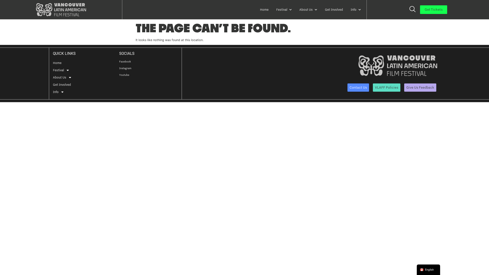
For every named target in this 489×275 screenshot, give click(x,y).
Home (264, 9)
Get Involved (334, 9)
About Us (306, 9)
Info (353, 9)
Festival (281, 9)
